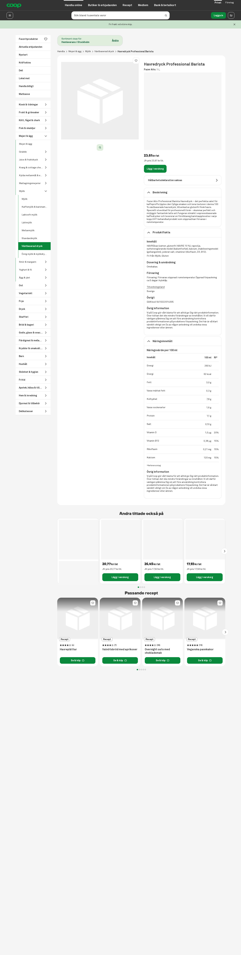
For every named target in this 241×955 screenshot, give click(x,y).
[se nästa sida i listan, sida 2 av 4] (224, 551)
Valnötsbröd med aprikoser (119, 649)
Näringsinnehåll (162, 341)
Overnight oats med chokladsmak (157, 651)
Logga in (218, 15)
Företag (229, 2)
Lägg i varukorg (155, 168)
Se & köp (75, 660)
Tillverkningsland (156, 287)
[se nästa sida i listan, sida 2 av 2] (225, 632)
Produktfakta (161, 232)
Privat (218, 2)
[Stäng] (234, 24)
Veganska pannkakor (200, 649)
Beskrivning (160, 192)
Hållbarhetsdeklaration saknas (165, 180)
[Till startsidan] (14, 5)
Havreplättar (68, 649)
